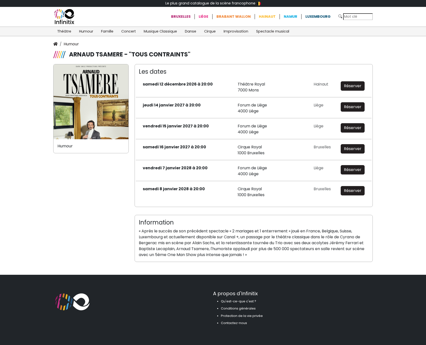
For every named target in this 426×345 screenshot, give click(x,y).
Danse (190, 31)
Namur (290, 16)
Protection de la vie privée (242, 316)
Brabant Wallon (233, 16)
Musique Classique (160, 31)
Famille (107, 31)
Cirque (210, 31)
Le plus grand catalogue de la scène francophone (210, 3)
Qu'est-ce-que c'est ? (238, 301)
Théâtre (64, 31)
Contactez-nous (234, 323)
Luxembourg (318, 16)
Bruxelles (181, 16)
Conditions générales (238, 308)
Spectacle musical (272, 31)
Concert (128, 31)
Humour (86, 31)
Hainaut (267, 16)
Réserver (352, 86)
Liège (203, 16)
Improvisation (236, 31)
